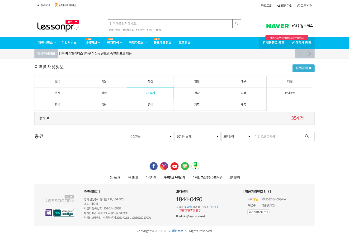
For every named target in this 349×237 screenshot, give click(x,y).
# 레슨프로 (114, 30)
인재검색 (113, 43)
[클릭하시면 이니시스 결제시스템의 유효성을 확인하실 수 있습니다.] (48, 212)
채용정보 (91, 43)
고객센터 (306, 6)
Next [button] (310, 53)
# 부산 (150, 30)
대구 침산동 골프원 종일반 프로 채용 (95, 53)
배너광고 (132, 178)
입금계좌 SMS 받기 (258, 211)
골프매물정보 (163, 43)
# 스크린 (140, 30)
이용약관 (151, 178)
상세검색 (302, 68)
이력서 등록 (303, 43)
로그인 (268, 6)
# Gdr (158, 30)
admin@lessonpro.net (192, 216)
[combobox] (151, 136)
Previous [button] (300, 53)
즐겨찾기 (45, 5)
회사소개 (114, 178)
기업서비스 (69, 43)
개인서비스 (46, 43)
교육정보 (185, 43)
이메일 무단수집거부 (207, 178)
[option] (186, 53)
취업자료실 (137, 43)
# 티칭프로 (128, 30)
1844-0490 (189, 199)
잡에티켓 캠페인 (67, 5)
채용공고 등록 (274, 43)
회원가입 (286, 6)
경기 (42, 118)
